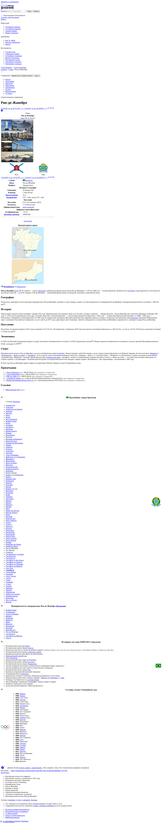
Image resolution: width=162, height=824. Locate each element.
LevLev (19, 800)
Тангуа (8, 638)
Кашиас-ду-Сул (11, 489)
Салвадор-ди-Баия (34, 652)
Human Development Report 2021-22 (20, 380)
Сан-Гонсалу (10, 558)
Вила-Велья (10, 435)
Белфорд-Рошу (11, 421)
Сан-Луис (9, 568)
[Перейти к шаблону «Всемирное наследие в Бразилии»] (2, 642)
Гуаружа (9, 449)
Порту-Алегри (11, 538)
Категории (5, 773)
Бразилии (42, 291)
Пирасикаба (10, 534)
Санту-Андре (11, 576)
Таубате (9, 586)
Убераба (9, 590)
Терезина (9, 588)
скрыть (37, 76)
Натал (8, 515)
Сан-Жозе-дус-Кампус (14, 562)
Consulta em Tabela (13, 378)
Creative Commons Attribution (43, 806)
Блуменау (9, 425)
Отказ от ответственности (15, 815)
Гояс (29, 670)
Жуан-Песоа (10, 461)
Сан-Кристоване (33, 680)
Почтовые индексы (11, 214)
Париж (22, 696)
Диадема (9, 453)
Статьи (10, 69)
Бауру (8, 415)
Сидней (23, 745)
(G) (48, 108)
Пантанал (25, 674)
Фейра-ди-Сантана (13, 594)
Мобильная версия (12, 817)
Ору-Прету (26, 646)
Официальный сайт (12, 390)
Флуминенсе (6, 355)
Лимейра (9, 497)
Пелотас (9, 528)
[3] (92, 341)
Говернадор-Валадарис (14, 443)
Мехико (23, 729)
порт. (22, 118)
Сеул (21, 739)
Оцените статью (8, 822)
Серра (8, 580)
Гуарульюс (10, 451)
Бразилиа (134, 318)
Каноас (8, 477)
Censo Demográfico (14, 374)
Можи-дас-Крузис (12, 511)
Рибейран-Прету (12, 546)
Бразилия (61, 606)
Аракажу (9, 411)
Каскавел (9, 485)
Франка (8, 602)
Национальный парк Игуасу (16, 656)
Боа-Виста (9, 427)
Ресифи (8, 542)
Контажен (9, 491)
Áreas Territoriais (13, 372)
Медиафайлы (8, 287)
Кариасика (10, 481)
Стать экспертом (20, 67)
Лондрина (9, 499)
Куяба (8, 495)
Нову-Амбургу (11, 521)
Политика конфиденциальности (17, 809)
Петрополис (10, 532)
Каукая (8, 487)
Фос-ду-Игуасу (11, 600)
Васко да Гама (19, 355)
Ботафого (31, 355)
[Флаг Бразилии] (67, 397)
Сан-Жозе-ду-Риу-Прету (15, 560)
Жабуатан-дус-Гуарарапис (15, 457)
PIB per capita (12, 376)
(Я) (53, 108)
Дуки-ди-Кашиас (12, 455)
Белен (8, 417)
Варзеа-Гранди (11, 431)
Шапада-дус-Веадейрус (50, 678)
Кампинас (9, 471)
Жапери (9, 616)
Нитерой (9, 517)
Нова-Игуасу (11, 519)
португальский (28, 207)
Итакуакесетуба (12, 467)
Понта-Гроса (10, 536)
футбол (62, 353)
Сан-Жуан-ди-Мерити (14, 566)
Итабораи (9, 618)
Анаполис (9, 407)
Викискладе (21, 287)
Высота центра (12, 195)
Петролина (10, 530)
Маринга (9, 505)
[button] (2, 15)
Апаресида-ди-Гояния (14, 409)
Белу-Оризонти (11, 419)
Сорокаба (9, 582)
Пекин (22, 749)
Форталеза (10, 598)
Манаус (8, 503)
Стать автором (6, 67)
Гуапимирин (10, 612)
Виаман (9, 433)
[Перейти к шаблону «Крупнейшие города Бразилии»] (2, 397)
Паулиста (9, 526)
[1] (4, 304)
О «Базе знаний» (11, 813)
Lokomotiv (26, 800)
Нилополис (10, 626)
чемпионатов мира (53, 357)
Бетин (8, 423)
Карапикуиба (11, 479)
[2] (14, 331)
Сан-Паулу (131, 291)
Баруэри (9, 413)
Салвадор (9, 552)
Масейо (8, 507)
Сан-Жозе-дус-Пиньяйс (14, 564)
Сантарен (9, 574)
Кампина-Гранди (12, 469)
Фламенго (154, 353)
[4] (19, 343)
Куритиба (9, 493)
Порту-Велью (11, 540)
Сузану (8, 584)
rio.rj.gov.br (28, 221)
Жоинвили (10, 459)
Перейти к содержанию (10, 2)
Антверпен (24, 706)
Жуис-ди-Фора (11, 463)
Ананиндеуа (10, 405)
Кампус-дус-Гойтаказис (14, 475)
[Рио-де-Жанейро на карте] (28, 258)
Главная (4, 69)
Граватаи (9, 447)
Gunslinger (11, 800)
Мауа (8, 509)
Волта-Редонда (11, 441)
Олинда (9, 524)
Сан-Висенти (11, 556)
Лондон (23, 700)
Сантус (8, 578)
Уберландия (10, 592)
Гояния (8, 445)
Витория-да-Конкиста (14, 439)
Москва (23, 735)
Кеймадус (9, 620)
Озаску (8, 523)
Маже (8, 622)
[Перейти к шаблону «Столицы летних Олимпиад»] (2, 690)
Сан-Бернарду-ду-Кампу (15, 554)
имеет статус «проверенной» (31, 768)
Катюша (34, 800)
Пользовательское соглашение (16, 811)
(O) (51, 108)
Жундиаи (9, 465)
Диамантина (32, 664)
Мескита (9, 624)
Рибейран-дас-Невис (13, 544)
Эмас (62, 678)
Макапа (8, 501)
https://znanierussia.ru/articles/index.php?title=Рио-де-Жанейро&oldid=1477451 (39, 771)
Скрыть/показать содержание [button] (12, 97)
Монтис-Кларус (12, 513)
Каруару (9, 483)
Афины (22, 694)
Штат (11, 183)
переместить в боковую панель (22, 76)
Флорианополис (12, 596)
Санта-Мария (11, 572)
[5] (20, 343)
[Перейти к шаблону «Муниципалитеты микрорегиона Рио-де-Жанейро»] (2, 606)
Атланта (23, 743)
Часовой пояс (11, 197)
